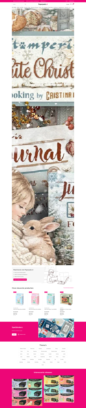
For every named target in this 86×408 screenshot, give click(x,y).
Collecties (66, 7)
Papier (29, 7)
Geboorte (35, 351)
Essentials (26, 7)
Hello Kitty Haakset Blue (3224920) (19, 309)
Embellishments (61, 7)
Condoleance (48, 348)
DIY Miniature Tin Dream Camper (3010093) (65, 310)
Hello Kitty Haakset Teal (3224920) (50, 309)
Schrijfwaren (55, 7)
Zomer (43, 364)
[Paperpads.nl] (43, 4)
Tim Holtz (61, 359)
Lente (21, 356)
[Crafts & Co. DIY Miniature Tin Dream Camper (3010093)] (66, 299)
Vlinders (51, 362)
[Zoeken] (25, 4)
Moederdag (43, 356)
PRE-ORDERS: (14, 7)
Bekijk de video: (23, 334)
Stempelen (46, 7)
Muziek (50, 356)
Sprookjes (40, 359)
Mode (35, 356)
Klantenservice (71, 1)
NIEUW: (18, 7)
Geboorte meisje (54, 351)
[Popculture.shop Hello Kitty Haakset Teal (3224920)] (50, 299)
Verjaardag (36, 362)
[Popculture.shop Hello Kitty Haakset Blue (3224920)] (19, 299)
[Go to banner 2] (59, 389)
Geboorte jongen (44, 351)
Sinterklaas (32, 359)
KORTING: (21, 7)
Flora (28, 351)
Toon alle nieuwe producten (68, 287)
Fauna (22, 351)
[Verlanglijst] (70, 4)
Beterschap (32, 348)
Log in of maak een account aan (20, 279)
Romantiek (24, 359)
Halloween (63, 351)
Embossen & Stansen (34, 7)
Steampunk (48, 359)
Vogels (58, 362)
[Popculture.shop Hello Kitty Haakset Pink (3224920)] (35, 299)
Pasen (57, 356)
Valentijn (28, 362)
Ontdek (14, 334)
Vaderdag (21, 362)
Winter (65, 362)
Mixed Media (50, 7)
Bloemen (40, 348)
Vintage (44, 362)
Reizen (64, 356)
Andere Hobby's (71, 7)
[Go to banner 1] (27, 392)
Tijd (55, 359)
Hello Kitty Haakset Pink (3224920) (35, 309)
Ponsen (40, 7)
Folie (43, 7)
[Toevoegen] (25, 315)
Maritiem (28, 356)
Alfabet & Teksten (23, 348)
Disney (56, 348)
